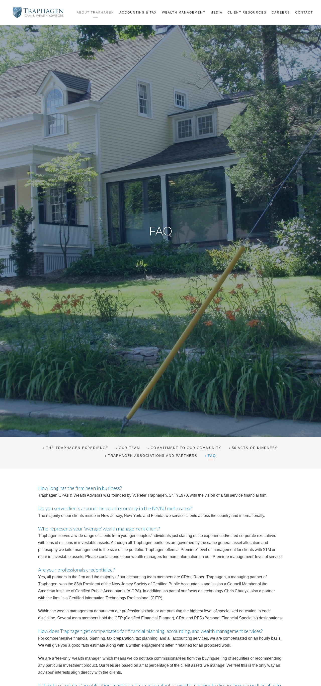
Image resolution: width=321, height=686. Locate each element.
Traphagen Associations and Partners (152, 456)
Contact (304, 12)
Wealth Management (183, 12)
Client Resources (246, 12)
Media (216, 12)
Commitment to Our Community (186, 448)
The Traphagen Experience (77, 448)
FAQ (212, 456)
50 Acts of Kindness (255, 448)
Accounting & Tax (138, 12)
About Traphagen (95, 12)
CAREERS (281, 12)
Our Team (129, 448)
